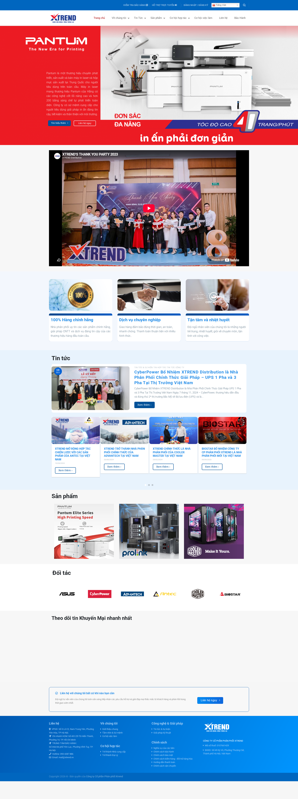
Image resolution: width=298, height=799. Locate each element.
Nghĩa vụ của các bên (163, 748)
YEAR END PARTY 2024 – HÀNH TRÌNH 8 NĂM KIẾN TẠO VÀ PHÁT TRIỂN (221, 452)
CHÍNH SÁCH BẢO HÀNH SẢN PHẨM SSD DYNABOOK (171, 450)
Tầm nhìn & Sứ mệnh (112, 732)
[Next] (288, 85)
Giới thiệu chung (109, 729)
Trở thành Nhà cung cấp (113, 751)
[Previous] (10, 85)
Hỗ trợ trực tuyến (163, 5)
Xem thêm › (144, 404)
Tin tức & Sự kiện (161, 729)
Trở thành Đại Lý (109, 755)
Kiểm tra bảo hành (134, 5)
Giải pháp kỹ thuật (161, 732)
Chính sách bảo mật (162, 755)
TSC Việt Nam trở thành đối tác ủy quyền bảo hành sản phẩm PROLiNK (74, 452)
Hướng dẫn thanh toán (163, 762)
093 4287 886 (66, 754)
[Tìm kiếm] (244, 5)
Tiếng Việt (220, 5)
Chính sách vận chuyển (164, 766)
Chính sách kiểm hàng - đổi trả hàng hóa (172, 758)
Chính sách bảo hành (163, 751)
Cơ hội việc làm (109, 736)
